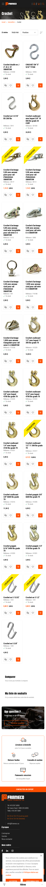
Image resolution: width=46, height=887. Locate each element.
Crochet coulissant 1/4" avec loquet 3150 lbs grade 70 (10, 445)
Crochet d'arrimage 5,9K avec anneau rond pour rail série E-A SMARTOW (33, 229)
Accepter (13, 881)
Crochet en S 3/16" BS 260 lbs (10, 117)
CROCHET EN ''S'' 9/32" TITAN (32, 65)
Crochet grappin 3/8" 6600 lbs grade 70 (34, 495)
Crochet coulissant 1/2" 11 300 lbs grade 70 (34, 445)
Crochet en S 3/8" (10, 643)
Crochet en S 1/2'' (33, 597)
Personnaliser (32, 881)
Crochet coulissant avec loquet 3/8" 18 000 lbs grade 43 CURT (33, 119)
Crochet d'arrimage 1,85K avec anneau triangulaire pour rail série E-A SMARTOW (11, 341)
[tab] (23, 789)
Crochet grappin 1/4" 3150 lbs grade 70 (34, 547)
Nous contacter (7, 839)
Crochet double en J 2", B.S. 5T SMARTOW (11, 67)
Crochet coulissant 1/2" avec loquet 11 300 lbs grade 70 (33, 340)
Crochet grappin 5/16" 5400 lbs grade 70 (11, 548)
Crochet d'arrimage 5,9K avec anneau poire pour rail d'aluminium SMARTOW (10, 175)
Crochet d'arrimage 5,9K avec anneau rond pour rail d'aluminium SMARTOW (33, 175)
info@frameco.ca (13, 823)
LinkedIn (7, 851)
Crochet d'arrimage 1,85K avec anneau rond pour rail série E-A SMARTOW (33, 285)
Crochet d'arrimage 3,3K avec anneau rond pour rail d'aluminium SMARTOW (10, 286)
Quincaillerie (11, 22)
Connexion (34, 4)
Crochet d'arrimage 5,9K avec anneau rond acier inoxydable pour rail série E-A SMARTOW (11, 230)
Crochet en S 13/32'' (11, 597)
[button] (10, 85)
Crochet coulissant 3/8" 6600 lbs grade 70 (11, 497)
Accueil (3, 22)
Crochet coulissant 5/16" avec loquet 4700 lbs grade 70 (33, 394)
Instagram (13, 851)
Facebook (2, 851)
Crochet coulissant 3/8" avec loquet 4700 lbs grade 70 (10, 394)
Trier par (15, 32)
